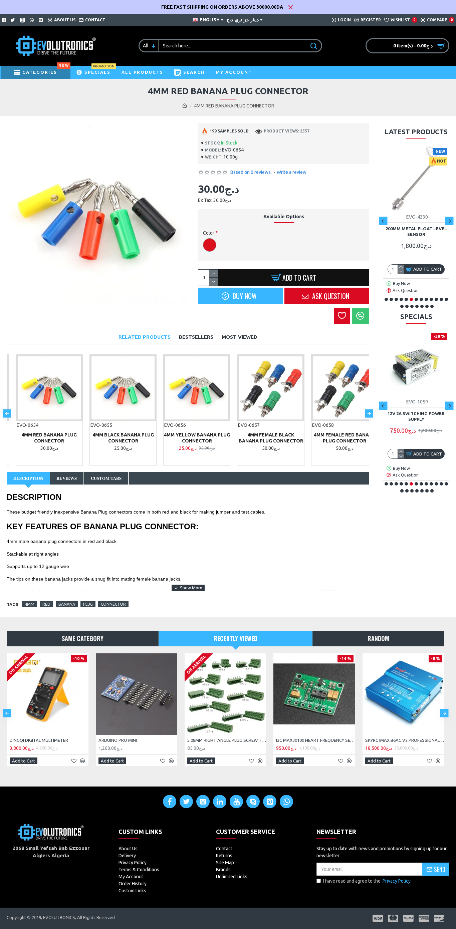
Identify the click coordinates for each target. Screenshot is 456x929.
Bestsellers (196, 337)
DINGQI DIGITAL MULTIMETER (39, 740)
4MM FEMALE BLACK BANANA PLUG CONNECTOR (262, 437)
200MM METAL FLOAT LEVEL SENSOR (416, 231)
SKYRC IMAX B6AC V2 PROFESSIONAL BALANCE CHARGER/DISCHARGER (404, 740)
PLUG (88, 604)
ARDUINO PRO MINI (117, 740)
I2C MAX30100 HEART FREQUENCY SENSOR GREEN (315, 740)
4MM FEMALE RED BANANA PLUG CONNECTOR (336, 437)
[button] (7, 413)
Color (208, 233)
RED (46, 604)
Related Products (145, 337)
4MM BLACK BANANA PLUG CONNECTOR (114, 437)
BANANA (66, 604)
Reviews (66, 478)
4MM (29, 604)
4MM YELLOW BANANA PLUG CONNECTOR (188, 437)
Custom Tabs (106, 478)
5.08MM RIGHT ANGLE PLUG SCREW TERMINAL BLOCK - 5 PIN (226, 740)
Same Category (82, 638)
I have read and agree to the (367, 881)
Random (378, 638)
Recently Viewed (235, 638)
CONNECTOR (113, 604)
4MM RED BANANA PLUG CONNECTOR (40, 437)
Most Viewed (239, 337)
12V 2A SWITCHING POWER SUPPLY (416, 416)
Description (28, 478)
